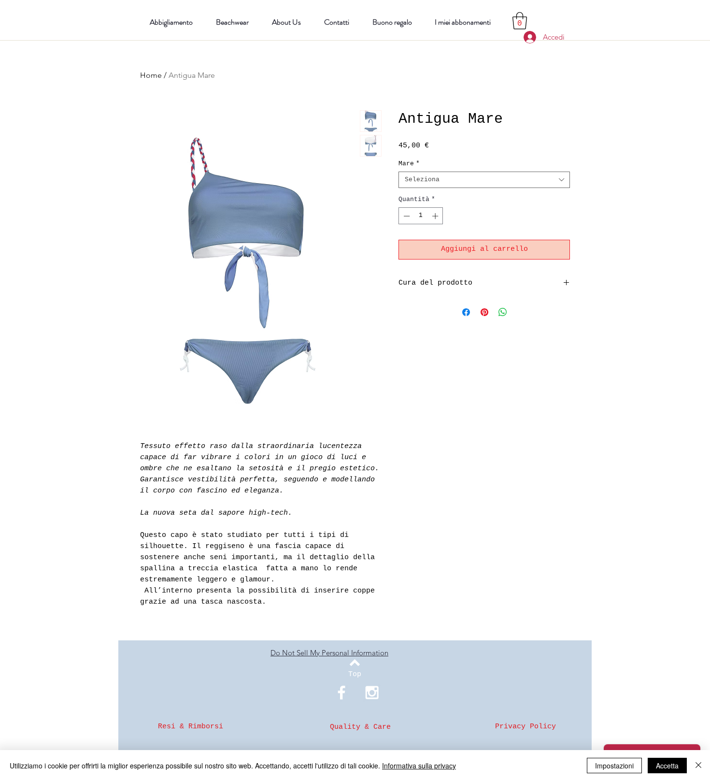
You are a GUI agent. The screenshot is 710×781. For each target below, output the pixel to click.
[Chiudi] (698, 765)
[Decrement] (406, 216)
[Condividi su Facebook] (466, 312)
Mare (409, 163)
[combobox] (484, 180)
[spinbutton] (421, 216)
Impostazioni (614, 765)
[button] (519, 20)
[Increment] (436, 216)
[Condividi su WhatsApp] (503, 312)
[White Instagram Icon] (372, 692)
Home (151, 75)
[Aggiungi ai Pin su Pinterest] (484, 312)
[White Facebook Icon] (341, 692)
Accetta (667, 765)
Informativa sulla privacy (419, 765)
